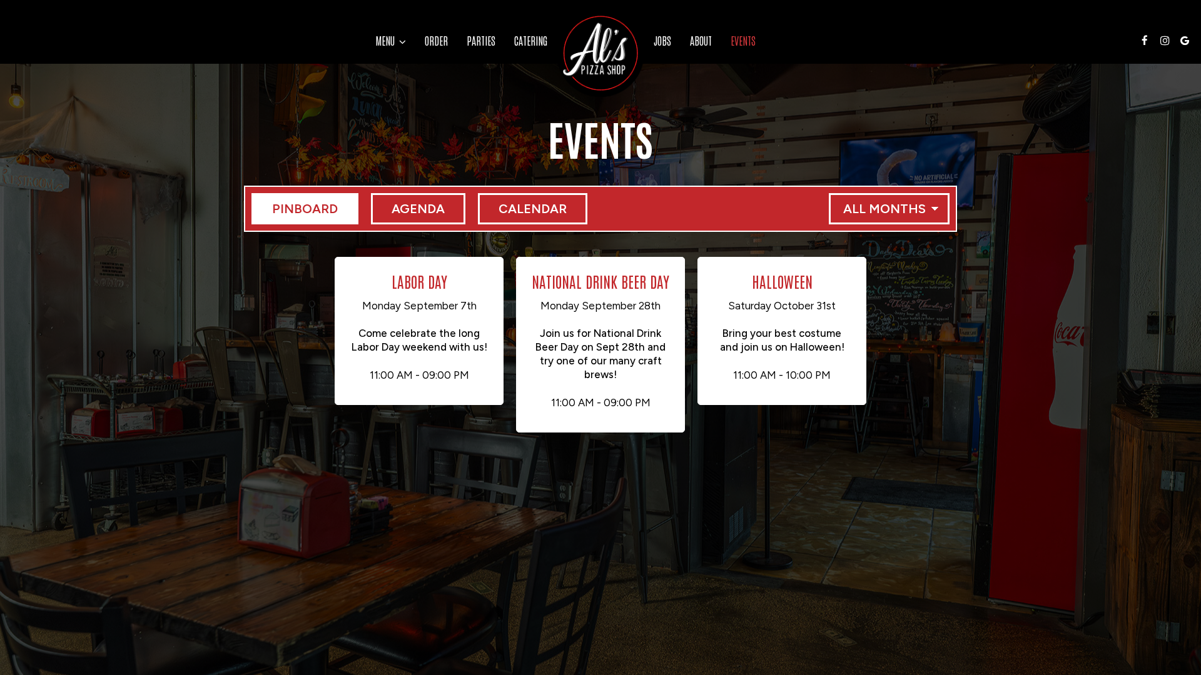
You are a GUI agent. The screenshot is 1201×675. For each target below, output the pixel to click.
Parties (481, 40)
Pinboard (294, 208)
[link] (600, 53)
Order (436, 40)
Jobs (662, 40)
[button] (419, 331)
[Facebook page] (1145, 41)
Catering (530, 40)
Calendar (522, 208)
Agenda (408, 208)
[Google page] (1185, 41)
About (701, 40)
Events (743, 40)
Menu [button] (386, 40)
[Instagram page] (1165, 41)
